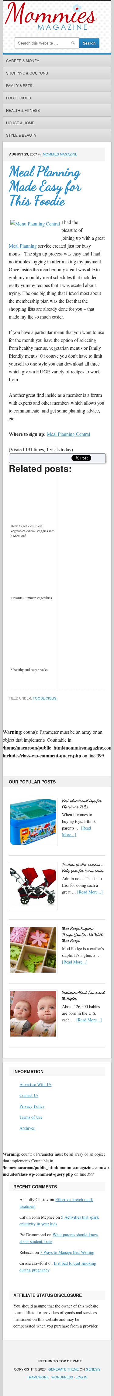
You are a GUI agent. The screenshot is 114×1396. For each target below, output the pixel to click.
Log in (81, 1376)
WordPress (62, 1376)
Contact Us (28, 1095)
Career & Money (22, 60)
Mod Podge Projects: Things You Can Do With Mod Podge (82, 934)
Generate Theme (63, 1369)
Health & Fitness (23, 110)
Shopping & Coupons (27, 72)
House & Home (20, 122)
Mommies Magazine (60, 154)
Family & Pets (19, 85)
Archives (27, 1128)
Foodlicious (18, 97)
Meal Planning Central (68, 434)
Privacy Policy (32, 1106)
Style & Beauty (21, 135)
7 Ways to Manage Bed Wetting (67, 1252)
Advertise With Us (35, 1084)
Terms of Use (31, 1117)
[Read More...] (90, 892)
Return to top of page (60, 1361)
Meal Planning (23, 245)
